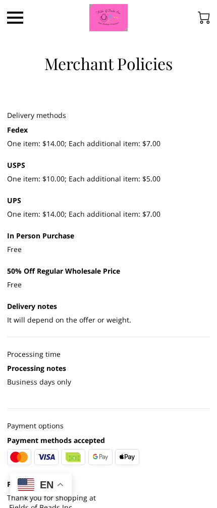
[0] (204, 18)
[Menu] (15, 18)
